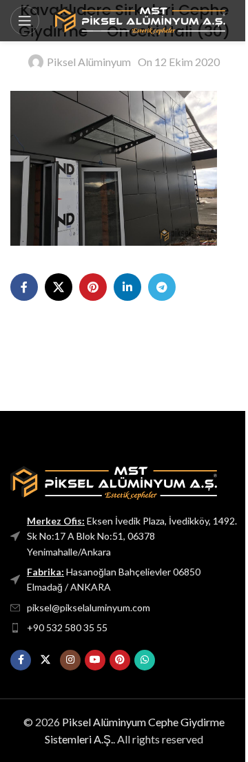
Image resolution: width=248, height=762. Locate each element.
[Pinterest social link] (93, 287)
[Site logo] (139, 18)
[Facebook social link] (24, 287)
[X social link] (58, 287)
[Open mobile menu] (24, 20)
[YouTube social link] (95, 660)
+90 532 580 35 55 (67, 627)
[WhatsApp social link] (144, 660)
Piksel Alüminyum (89, 61)
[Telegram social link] (162, 287)
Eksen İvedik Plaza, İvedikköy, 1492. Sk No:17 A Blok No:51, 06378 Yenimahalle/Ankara (132, 536)
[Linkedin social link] (127, 287)
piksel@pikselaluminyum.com (88, 607)
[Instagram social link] (70, 660)
